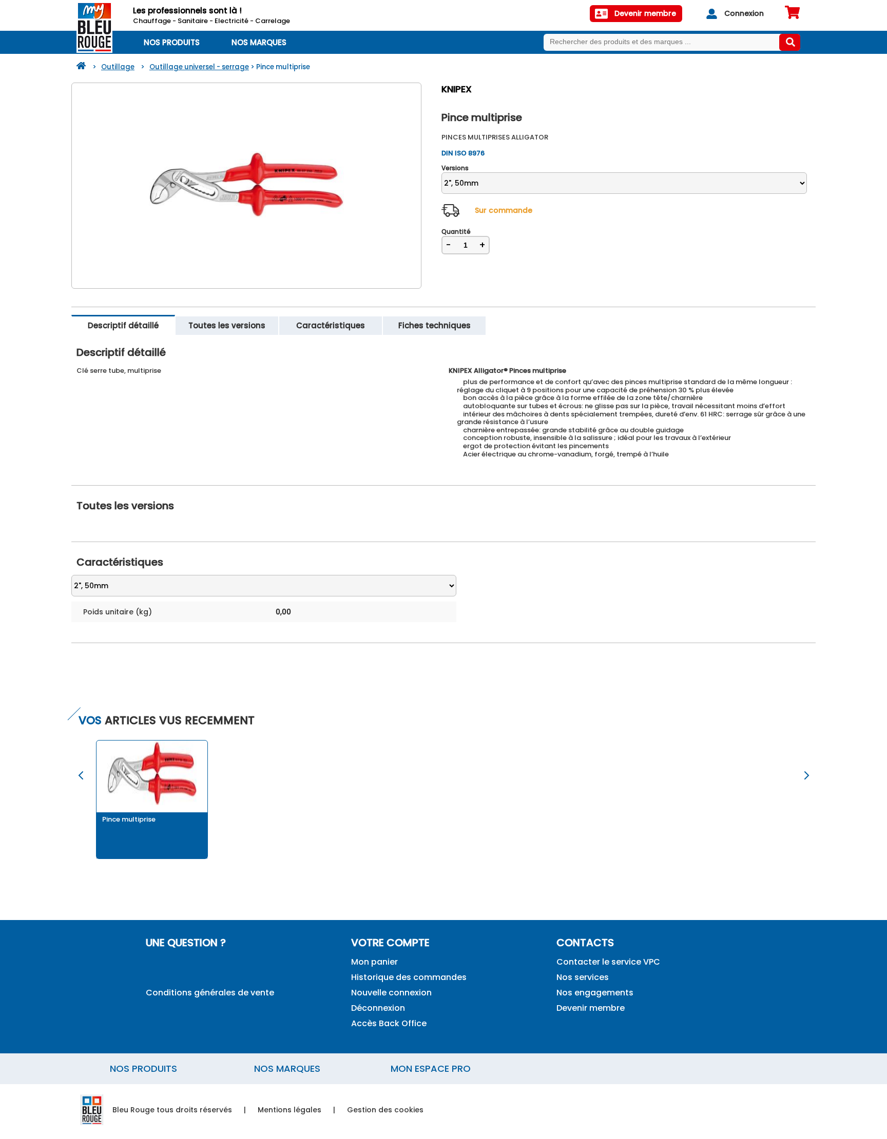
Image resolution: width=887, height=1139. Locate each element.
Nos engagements (594, 992)
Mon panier (374, 962)
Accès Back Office (389, 1023)
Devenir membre (590, 1008)
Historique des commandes (409, 977)
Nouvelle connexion (391, 992)
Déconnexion (378, 1008)
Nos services (582, 977)
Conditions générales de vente (210, 992)
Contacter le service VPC (608, 962)
